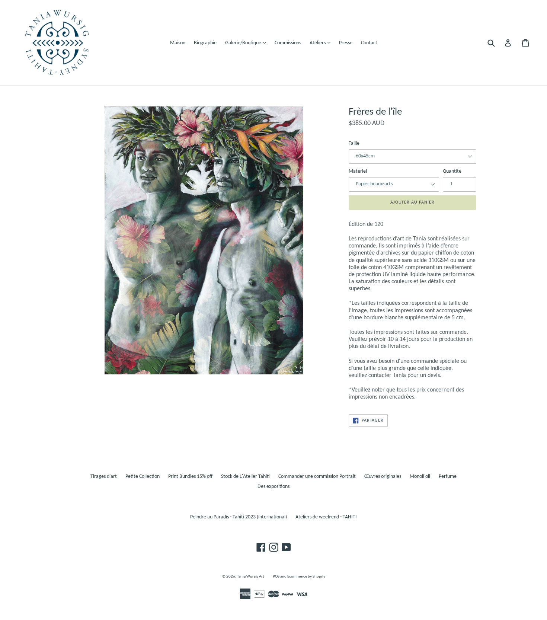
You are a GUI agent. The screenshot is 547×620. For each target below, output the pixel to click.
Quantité (452, 171)
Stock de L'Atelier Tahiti (245, 476)
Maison (177, 43)
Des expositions (273, 486)
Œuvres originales (382, 476)
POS (276, 577)
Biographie (205, 43)
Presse (345, 43)
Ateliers (322, 43)
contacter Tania (387, 375)
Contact (369, 43)
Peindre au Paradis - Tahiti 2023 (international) (238, 517)
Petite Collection (142, 476)
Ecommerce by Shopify (306, 577)
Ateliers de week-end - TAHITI (326, 517)
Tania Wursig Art (250, 577)
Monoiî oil (420, 476)
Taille (354, 143)
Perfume (448, 476)
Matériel (358, 171)
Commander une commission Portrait (317, 476)
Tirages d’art (103, 476)
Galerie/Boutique (247, 43)
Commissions (288, 43)
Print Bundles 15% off (190, 476)
